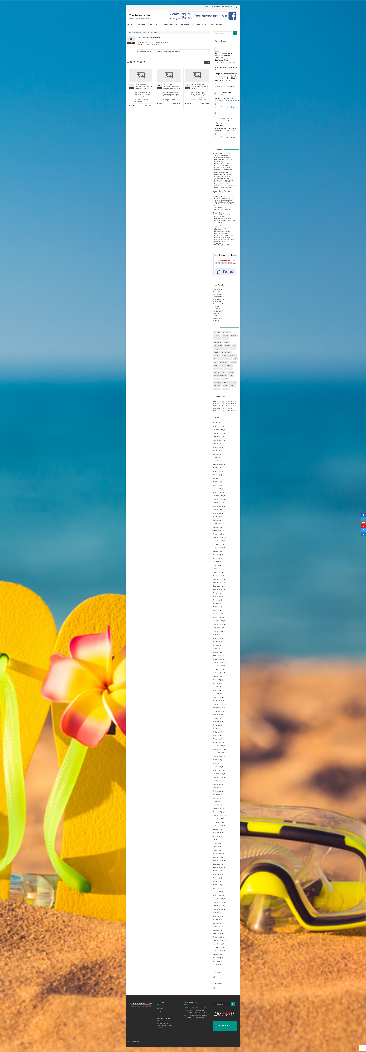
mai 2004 (216, 881)
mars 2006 (216, 805)
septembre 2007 (218, 756)
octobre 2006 (217, 781)
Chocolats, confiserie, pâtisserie (224, 202)
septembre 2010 (218, 631)
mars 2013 (216, 527)
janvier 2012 (217, 576)
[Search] (235, 33)
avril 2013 (216, 523)
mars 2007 (216, 763)
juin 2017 (216, 450)
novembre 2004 (218, 860)
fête (235, 359)
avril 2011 (216, 607)
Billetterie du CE (219, 217)
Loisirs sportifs (218, 193)
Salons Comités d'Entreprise (223, 188)
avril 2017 (216, 457)
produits (216, 379)
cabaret (225, 339)
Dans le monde (218, 294)
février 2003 (217, 933)
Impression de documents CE (223, 180)
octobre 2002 (217, 947)
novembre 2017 (218, 433)
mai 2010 (216, 645)
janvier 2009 (217, 701)
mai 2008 (216, 728)
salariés (226, 382)
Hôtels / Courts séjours (221, 233)
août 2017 (216, 443)
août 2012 (216, 551)
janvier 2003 (217, 937)
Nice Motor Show (221, 60)
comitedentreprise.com (173, 51)
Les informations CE (228, 6)
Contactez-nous (215, 6)
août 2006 (216, 787)
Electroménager (219, 161)
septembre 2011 (218, 589)
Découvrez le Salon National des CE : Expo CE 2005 (199, 86)
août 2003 (216, 913)
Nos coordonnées (162, 1023)
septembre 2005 (218, 826)
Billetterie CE (155, 24)
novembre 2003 (218, 902)
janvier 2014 (217, 492)
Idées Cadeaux (219, 206)
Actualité (215, 289)
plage (230, 375)
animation (217, 332)
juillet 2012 (216, 555)
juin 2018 (216, 423)
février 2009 (217, 697)
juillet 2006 (216, 791)
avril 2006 (216, 801)
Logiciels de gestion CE (221, 184)
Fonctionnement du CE (220, 172)
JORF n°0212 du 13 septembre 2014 (224, 406)
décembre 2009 (218, 662)
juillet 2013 (216, 513)
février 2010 (217, 655)
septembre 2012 (218, 548)
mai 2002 (216, 965)
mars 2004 (216, 888)
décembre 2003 (218, 899)
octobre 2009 (217, 669)
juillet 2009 (216, 680)
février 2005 (217, 850)
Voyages (225, 389)
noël (224, 372)
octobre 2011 (217, 586)
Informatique (217, 299)
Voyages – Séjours (219, 226)
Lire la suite (147, 105)
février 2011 (217, 614)
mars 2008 (216, 735)
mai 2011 (216, 603)
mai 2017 (216, 454)
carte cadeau (218, 345)
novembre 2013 (218, 499)
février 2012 (217, 572)
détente (216, 355)
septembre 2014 (218, 464)
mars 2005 (216, 847)
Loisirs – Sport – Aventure (221, 191)
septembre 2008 (218, 715)
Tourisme (216, 320)
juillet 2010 (216, 638)
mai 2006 (216, 798)
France (216, 359)
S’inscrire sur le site (220, 1042)
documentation (226, 352)
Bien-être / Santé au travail (222, 157)
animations (226, 332)
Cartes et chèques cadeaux (223, 200)
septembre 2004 (218, 867)
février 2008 (217, 739)
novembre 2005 (218, 819)
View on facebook (231, 87)
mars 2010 (216, 652)
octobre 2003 (217, 906)
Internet (215, 301)
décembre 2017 (218, 430)
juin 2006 (216, 794)
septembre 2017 (218, 440)
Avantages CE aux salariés (222, 154)
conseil (232, 349)
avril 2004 (216, 885)
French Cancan (226, 359)
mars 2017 (216, 461)
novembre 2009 (218, 666)
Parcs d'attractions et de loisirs (224, 239)
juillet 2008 (216, 721)
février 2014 (217, 489)
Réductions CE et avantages (223, 169)
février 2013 (217, 530)
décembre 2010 (218, 621)
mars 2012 (216, 569)
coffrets (227, 345)
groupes (233, 362)
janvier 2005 (217, 854)
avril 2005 (216, 843)
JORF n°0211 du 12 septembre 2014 (224, 408)
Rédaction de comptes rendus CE (225, 186)
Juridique (216, 304)
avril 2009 (216, 690)
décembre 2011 (218, 579)
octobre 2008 (217, 711)
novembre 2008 (218, 708)
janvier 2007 (217, 770)
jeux (215, 365)
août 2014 (216, 468)
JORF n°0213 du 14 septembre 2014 (224, 403)
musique (216, 372)
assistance (225, 335)
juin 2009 (216, 683)
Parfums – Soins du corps (222, 167)
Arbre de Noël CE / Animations (223, 198)
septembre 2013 (218, 506)
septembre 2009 (218, 673)
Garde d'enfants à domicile (222, 163)
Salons (149, 51)
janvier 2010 (217, 659)
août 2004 (216, 871)
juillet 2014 (216, 471)
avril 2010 (216, 648)
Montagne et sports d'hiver (222, 237)
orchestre (231, 372)
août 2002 (216, 954)
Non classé (216, 311)
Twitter (159, 1011)
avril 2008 (216, 732)
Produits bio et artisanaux (222, 210)
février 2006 (217, 808)
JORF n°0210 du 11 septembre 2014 (224, 411)
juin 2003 (216, 920)
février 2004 (217, 892)
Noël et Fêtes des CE (220, 196)
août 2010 (216, 635)
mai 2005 (216, 840)
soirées (234, 382)
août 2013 (216, 510)
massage (229, 365)
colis (234, 345)
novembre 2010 (218, 624)
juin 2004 (216, 878)
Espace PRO (200, 24)
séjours (225, 386)
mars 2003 (216, 930)
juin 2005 (216, 836)
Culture (215, 292)
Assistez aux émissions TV (222, 156)
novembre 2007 (218, 749)
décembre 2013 (218, 496)
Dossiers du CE (186, 24)
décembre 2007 (218, 746)
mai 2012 (216, 562)
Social (215, 316)
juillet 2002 (216, 958)
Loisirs (215, 309)
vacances (217, 389)
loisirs (221, 365)
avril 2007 (216, 760)
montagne (228, 369)
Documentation (217, 297)
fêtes (215, 362)
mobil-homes (218, 369)
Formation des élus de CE (222, 176)
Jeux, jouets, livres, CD (221, 208)
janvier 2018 (217, 426)
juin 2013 (216, 517)
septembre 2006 (218, 784)
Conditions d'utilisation (164, 1025)
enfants (224, 355)
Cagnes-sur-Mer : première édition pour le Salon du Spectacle (143, 86)
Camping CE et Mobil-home (222, 231)
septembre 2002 (218, 951)
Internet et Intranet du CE (222, 182)
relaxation (225, 379)
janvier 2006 (217, 812)
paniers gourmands (220, 375)
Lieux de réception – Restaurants (224, 221)
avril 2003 (216, 926)
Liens (214, 306)
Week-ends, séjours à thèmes (223, 245)
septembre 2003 (218, 909)
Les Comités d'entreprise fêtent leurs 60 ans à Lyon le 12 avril (171, 86)
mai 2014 (216, 478)
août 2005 (216, 829)
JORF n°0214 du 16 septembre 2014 (224, 401)
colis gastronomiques (220, 349)
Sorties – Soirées (218, 213)
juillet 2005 (216, 833)
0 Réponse (159, 51)
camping (226, 342)
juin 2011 (216, 600)
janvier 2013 (217, 534)
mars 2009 (216, 694)
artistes (216, 335)
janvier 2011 (217, 617)
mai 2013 (216, 520)
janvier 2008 (217, 742)
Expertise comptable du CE (222, 174)
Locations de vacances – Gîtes (223, 235)
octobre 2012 (217, 544)
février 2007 (217, 767)
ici (160, 44)
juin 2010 (216, 642)
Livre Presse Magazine (221, 165)
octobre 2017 (217, 437)
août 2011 (216, 593)
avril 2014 (216, 482)
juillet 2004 (216, 874)
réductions (217, 382)
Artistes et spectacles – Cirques (224, 215)
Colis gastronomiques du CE (223, 204)
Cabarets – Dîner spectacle (222, 219)
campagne (217, 342)
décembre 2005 (218, 815)
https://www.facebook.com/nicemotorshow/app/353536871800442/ (237, 100)
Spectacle (216, 318)
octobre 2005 (217, 822)
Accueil (206, 6)
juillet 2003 (216, 916)
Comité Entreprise (222, 52)
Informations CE (169, 24)
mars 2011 (216, 610)
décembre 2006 (218, 774)
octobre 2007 (217, 753)
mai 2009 (216, 687)
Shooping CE (140, 24)
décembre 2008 (218, 704)
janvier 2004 (217, 895)
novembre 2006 (218, 777)
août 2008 (216, 718)
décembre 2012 (218, 537)
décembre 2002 (218, 940)
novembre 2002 (218, 944)
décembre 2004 (218, 857)
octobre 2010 (217, 628)
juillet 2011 (216, 596)
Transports (217, 243)
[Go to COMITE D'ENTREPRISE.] (129, 32)
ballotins (233, 335)
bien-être (217, 339)
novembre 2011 (218, 582)
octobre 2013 (217, 503)
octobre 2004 (217, 864)
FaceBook (160, 1008)
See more (228, 80)
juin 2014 (216, 475)
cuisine (216, 352)
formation (232, 355)
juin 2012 (216, 558)
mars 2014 (216, 485)
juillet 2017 (216, 447)
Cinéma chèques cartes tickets (224, 159)
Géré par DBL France (133, 1041)
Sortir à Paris (218, 222)
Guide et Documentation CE (222, 178)
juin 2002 (216, 961)
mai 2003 (216, 923)
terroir (232, 386)
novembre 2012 (218, 541)
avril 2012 (216, 565)
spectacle (217, 386)
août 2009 (216, 676)
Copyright (160, 1027)
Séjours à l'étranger (220, 241)
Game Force (219, 125)
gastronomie (224, 362)
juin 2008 (216, 725)
